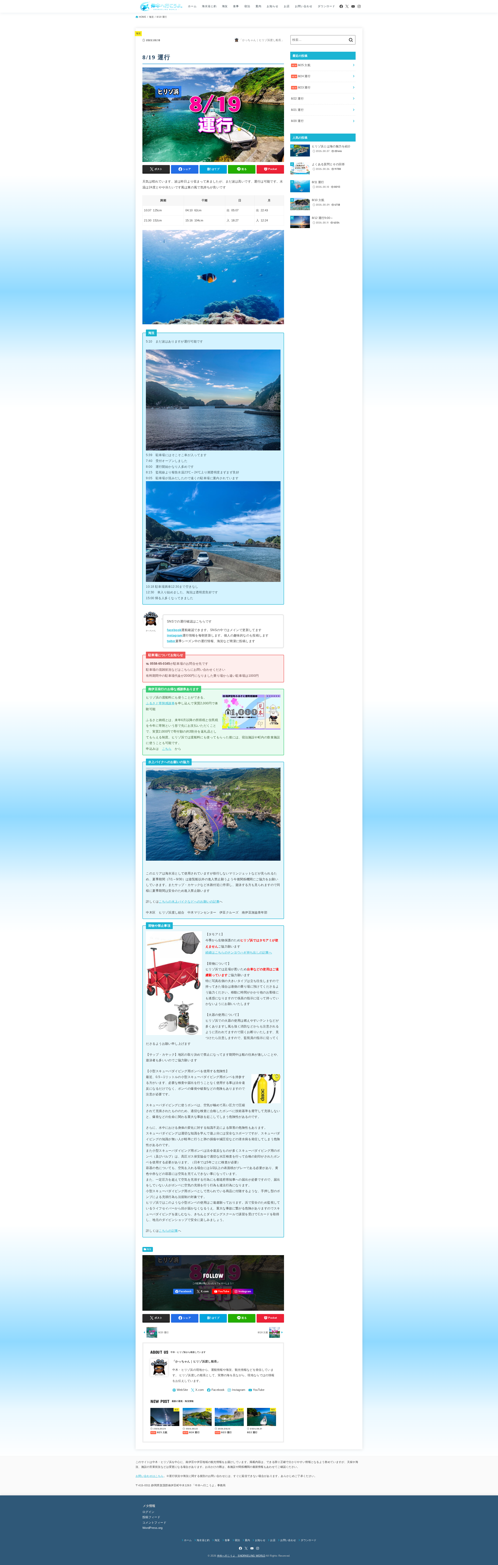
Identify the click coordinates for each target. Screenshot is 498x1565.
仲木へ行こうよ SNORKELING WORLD (241, 1555)
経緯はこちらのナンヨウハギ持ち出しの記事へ (238, 952)
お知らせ (272, 6)
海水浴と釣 (209, 6)
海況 (225, 6)
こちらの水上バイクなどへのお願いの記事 (189, 901)
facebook (174, 630)
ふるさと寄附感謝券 (160, 703)
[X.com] (347, 6)
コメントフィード (154, 1522)
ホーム (192, 6)
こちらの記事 (168, 1230)
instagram (174, 635)
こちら (167, 748)
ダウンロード (326, 6)
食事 (236, 6)
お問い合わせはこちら (150, 1476)
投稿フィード (151, 1517)
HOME (142, 17)
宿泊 (247, 6)
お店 (287, 6)
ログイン (148, 1511)
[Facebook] (341, 6)
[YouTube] (353, 6)
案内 (258, 6)
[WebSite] (180, 1390)
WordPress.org (152, 1527)
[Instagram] (359, 6)
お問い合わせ (303, 6)
